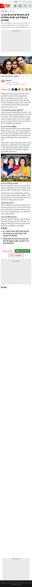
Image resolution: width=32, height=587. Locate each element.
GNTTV (16, 1)
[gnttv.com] (3, 81)
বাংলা (20, 1)
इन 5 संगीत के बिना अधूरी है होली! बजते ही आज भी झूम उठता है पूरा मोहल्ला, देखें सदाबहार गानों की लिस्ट (16, 233)
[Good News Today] (7, 7)
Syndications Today (16, 584)
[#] (19, 90)
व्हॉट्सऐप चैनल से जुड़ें (21, 251)
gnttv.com (9, 80)
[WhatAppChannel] (15, 6)
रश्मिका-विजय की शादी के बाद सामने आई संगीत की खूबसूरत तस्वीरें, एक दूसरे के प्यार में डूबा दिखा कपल (16, 241)
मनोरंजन (12, 11)
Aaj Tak (24, 1)
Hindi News (4, 11)
